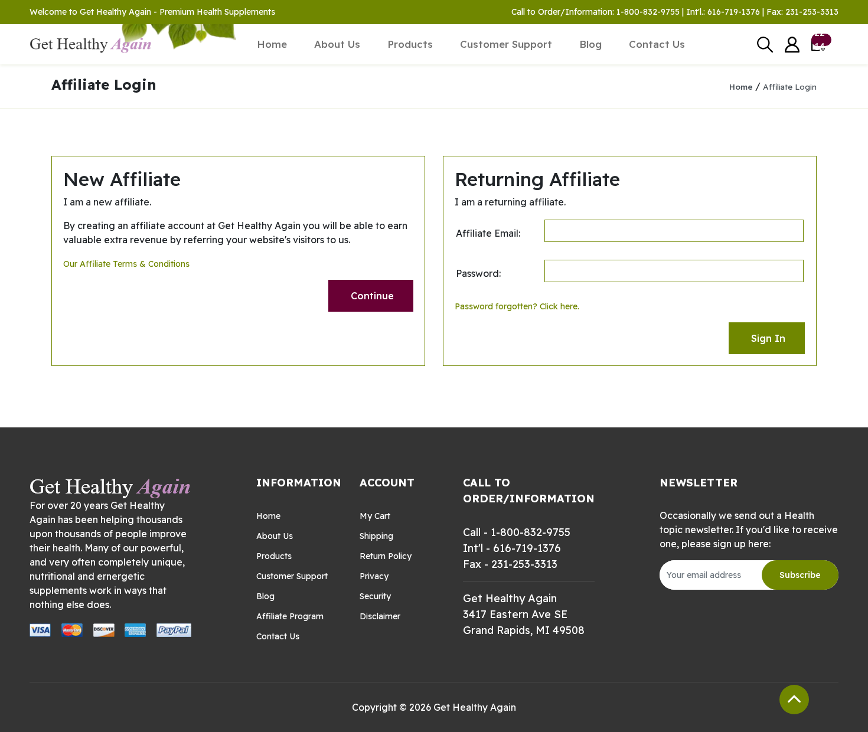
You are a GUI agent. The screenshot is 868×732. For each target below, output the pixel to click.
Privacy (374, 576)
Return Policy (386, 556)
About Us (337, 44)
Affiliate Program (290, 616)
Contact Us (657, 44)
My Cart (375, 516)
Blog (590, 44)
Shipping (376, 536)
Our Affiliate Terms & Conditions (126, 264)
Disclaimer (380, 616)
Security (375, 596)
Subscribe (800, 575)
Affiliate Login (790, 86)
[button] (792, 45)
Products (410, 44)
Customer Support (506, 44)
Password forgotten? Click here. (517, 306)
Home (272, 44)
